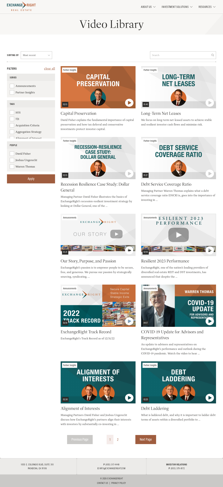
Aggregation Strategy (28, 132)
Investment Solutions (175, 7)
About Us (146, 7)
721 (17, 119)
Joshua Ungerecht (26, 160)
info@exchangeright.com (112, 468)
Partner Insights (25, 92)
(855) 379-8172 (178, 468)
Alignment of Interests (80, 408)
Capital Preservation (78, 113)
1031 (18, 112)
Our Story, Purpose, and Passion (88, 261)
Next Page (146, 439)
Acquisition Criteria (27, 125)
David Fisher (23, 153)
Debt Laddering (155, 408)
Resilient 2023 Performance (165, 261)
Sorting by (13, 55)
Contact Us (102, 483)
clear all (49, 68)
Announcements (26, 86)
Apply (31, 178)
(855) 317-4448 (112, 464)
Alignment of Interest (29, 138)
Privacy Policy (118, 483)
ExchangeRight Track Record (86, 331)
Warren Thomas (25, 166)
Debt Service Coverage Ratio (166, 184)
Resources (205, 7)
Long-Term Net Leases (161, 113)
